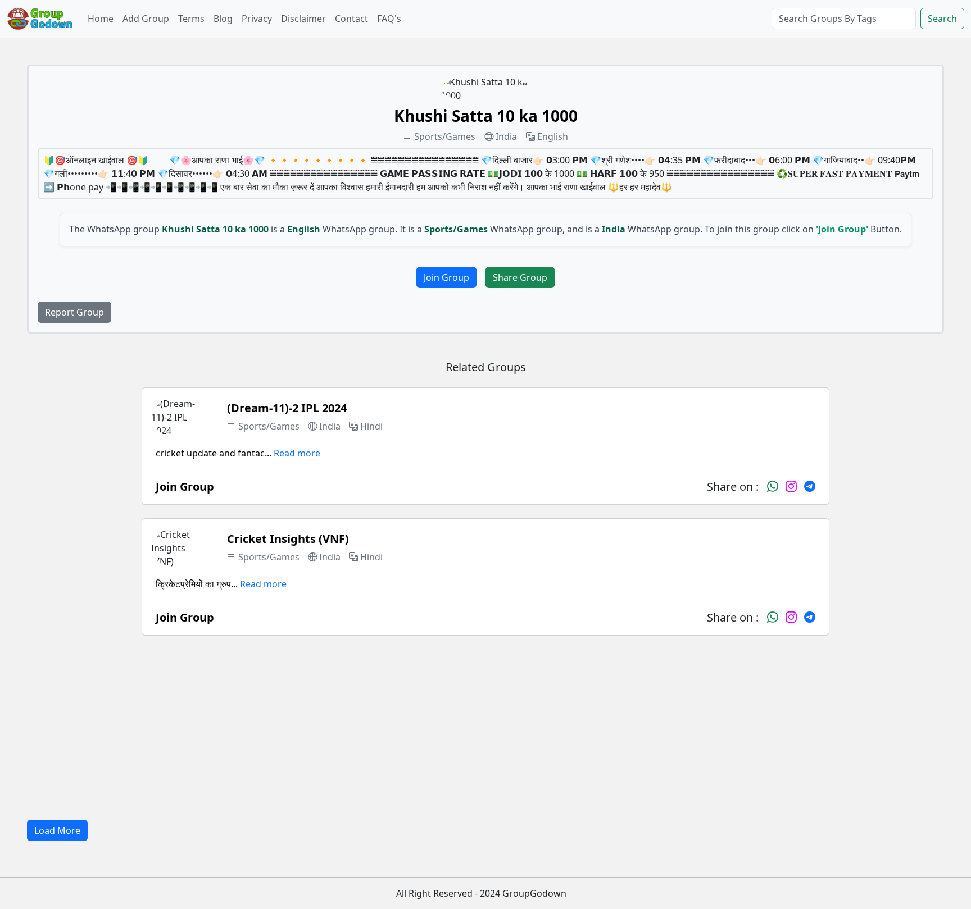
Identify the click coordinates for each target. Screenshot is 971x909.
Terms (191, 18)
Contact (351, 18)
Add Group (145, 18)
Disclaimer (303, 18)
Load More (57, 830)
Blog (223, 18)
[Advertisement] (485, 727)
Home (101, 18)
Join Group (446, 277)
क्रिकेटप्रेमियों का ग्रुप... (197, 584)
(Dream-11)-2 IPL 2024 (287, 407)
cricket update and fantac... (213, 453)
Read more (297, 453)
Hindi (371, 426)
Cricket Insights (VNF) (288, 538)
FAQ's (389, 18)
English (552, 136)
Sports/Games (444, 136)
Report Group (74, 312)
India (506, 136)
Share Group (520, 277)
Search (942, 18)
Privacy (257, 18)
